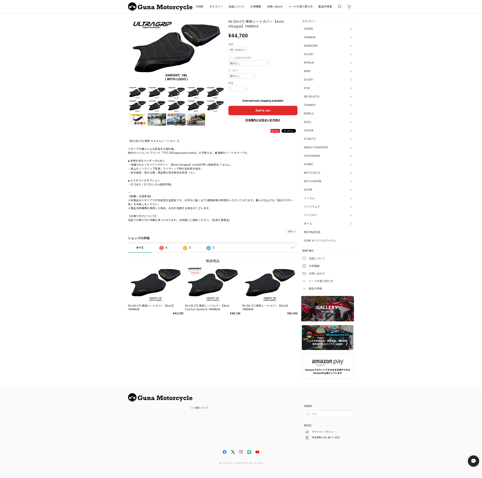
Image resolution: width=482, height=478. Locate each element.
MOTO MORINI (313, 181)
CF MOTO (310, 138)
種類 (230, 44)
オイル (308, 223)
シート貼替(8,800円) (239, 57)
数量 (230, 83)
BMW (307, 71)
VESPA (308, 189)
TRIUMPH (310, 105)
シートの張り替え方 (301, 6)
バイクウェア (312, 206)
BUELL (308, 122)
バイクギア (310, 215)
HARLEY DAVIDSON (316, 147)
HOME (200, 6)
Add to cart (262, 110)
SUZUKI (308, 54)
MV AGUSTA (311, 96)
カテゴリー (216, 6)
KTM (307, 88)
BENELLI (309, 113)
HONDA (308, 28)
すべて (140, 247)
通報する (292, 231)
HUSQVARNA (312, 155)
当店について (236, 6)
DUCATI (308, 79)
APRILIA (309, 62)
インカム (309, 198)
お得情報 (255, 6)
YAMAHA (309, 37)
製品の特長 (325, 6)
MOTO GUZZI (312, 172)
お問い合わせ (275, 6)
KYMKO (308, 164)
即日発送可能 (312, 232)
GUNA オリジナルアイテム (320, 240)
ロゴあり (233, 70)
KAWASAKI (311, 45)
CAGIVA (308, 130)
